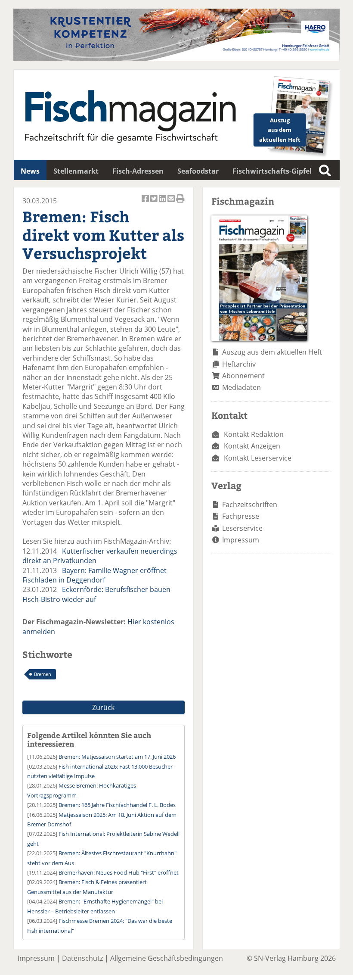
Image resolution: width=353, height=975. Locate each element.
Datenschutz (82, 958)
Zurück (103, 707)
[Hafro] (176, 58)
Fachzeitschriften (249, 504)
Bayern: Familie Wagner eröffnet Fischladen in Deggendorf (94, 575)
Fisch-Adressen (138, 171)
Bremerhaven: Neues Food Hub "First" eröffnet (119, 872)
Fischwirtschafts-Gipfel (272, 171)
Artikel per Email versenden (171, 203)
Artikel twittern (154, 203)
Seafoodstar (198, 171)
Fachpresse (240, 516)
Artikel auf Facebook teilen (146, 203)
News (30, 171)
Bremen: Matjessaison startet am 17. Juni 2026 (117, 756)
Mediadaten (241, 387)
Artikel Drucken (180, 203)
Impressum (240, 540)
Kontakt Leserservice (257, 458)
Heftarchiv (239, 364)
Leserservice (242, 528)
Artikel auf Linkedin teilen (163, 203)
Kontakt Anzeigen (252, 446)
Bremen (42, 674)
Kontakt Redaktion (254, 434)
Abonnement (243, 375)
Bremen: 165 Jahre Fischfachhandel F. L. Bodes (117, 805)
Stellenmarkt (76, 171)
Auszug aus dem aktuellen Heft (272, 352)
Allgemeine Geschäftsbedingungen (166, 958)
